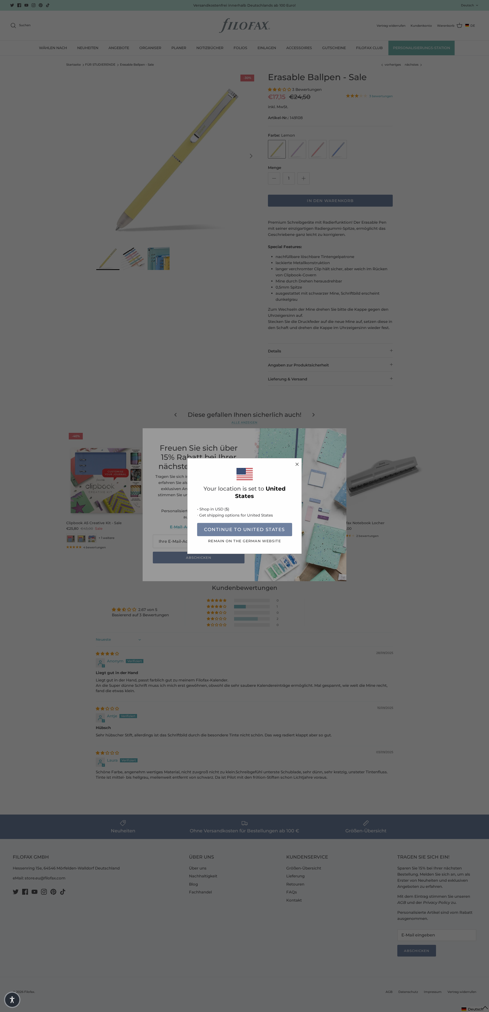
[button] (12, 1000)
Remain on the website (244, 541)
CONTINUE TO (244, 529)
